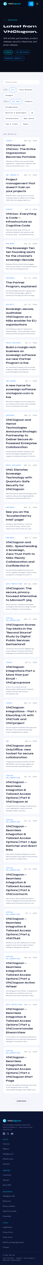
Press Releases (25, 90)
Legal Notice (7, 1227)
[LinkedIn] (4, 1134)
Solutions (6, 1164)
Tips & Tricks (11, 124)
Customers (7, 1175)
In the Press (22, 52)
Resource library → (14, 58)
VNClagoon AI (8, 1154)
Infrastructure (12, 118)
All (12, 90)
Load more (21, 1101)
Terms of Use (7, 1237)
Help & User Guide (9, 1211)
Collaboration (11, 107)
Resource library (9, 1206)
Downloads (7, 1216)
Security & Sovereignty (15, 113)
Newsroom (7, 1201)
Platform (6, 1149)
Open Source (29, 118)
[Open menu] (37, 3)
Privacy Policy (8, 1232)
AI (32, 113)
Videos (26, 124)
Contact (6, 1247)
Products (29, 101)
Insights (9, 95)
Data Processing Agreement (13, 1242)
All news (16, 101)
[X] (8, 1134)
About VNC (7, 1185)
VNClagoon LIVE (9, 1196)
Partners (6, 1180)
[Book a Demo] (30, 4)
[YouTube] (12, 1134)
